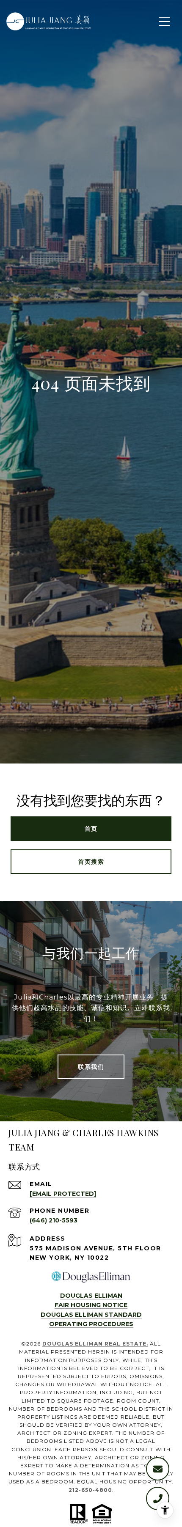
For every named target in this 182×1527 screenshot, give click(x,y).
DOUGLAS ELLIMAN (91, 1295)
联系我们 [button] (91, 1067)
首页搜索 (91, 861)
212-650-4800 (90, 1490)
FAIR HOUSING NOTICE (91, 1305)
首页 (91, 828)
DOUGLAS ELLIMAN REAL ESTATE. (95, 1343)
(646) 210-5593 (53, 1220)
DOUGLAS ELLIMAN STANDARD (91, 1314)
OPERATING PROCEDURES (91, 1324)
